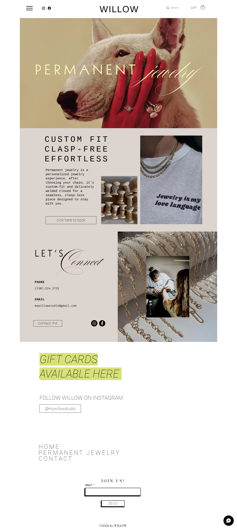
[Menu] (29, 8)
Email (88, 485)
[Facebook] (102, 323)
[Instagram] (94, 323)
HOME (49, 446)
